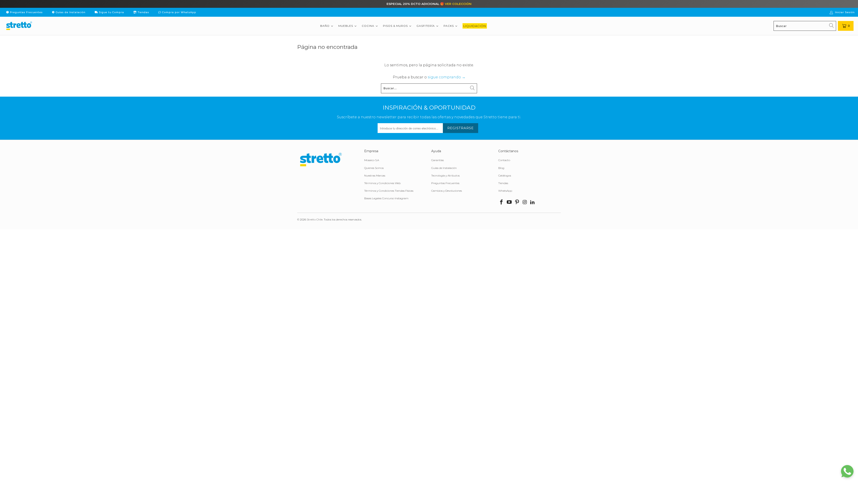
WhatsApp (505, 190)
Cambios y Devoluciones (446, 190)
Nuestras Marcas (374, 175)
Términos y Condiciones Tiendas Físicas (388, 190)
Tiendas (143, 12)
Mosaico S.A (371, 160)
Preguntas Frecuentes (26, 12)
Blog (501, 168)
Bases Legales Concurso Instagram (386, 198)
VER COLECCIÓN (458, 4)
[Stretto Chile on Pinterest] (517, 202)
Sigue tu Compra (111, 12)
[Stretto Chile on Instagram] (525, 202)
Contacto (504, 160)
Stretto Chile (315, 219)
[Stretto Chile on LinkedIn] (532, 202)
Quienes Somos (374, 168)
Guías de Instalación (70, 12)
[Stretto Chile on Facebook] (501, 202)
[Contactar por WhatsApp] (847, 471)
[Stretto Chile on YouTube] (509, 202)
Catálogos (504, 175)
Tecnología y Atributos (445, 175)
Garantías (437, 160)
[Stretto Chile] (19, 26)
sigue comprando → (446, 77)
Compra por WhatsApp (178, 12)
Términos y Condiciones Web (382, 183)
